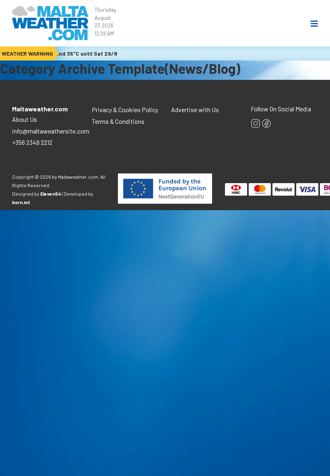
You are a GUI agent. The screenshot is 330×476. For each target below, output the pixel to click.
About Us (25, 119)
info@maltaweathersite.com (50, 131)
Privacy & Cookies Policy (125, 109)
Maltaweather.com (40, 109)
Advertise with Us (195, 109)
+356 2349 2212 (32, 142)
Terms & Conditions (118, 121)
